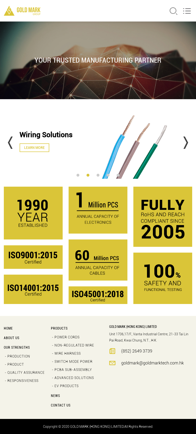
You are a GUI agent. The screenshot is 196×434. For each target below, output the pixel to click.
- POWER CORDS (66, 337)
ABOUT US (11, 338)
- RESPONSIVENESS (21, 381)
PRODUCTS (59, 328)
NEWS (55, 396)
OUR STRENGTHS (17, 347)
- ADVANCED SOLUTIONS (73, 378)
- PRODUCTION (17, 356)
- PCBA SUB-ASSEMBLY (72, 370)
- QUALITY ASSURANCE (25, 372)
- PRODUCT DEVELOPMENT (18, 366)
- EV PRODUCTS (65, 386)
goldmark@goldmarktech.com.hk (152, 362)
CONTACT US (61, 405)
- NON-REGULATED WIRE (73, 345)
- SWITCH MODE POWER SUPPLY (72, 363)
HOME (8, 328)
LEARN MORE (34, 148)
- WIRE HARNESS (66, 353)
